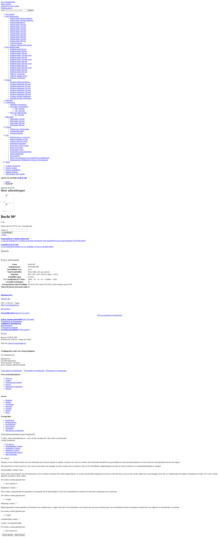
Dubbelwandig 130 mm (18, 53)
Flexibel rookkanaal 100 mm (20, 84)
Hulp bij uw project (22, 313)
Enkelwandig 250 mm (18, 39)
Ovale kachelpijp (16, 43)
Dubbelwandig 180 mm (18, 61)
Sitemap (8, 389)
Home (7, 162)
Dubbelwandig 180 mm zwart (21, 63)
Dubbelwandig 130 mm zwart (21, 55)
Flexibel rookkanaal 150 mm (20, 92)
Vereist (20, 470)
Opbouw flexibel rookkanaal (20, 96)
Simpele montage (11, 172)
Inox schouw (10, 426)
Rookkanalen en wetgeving (20, 137)
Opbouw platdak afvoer (18, 76)
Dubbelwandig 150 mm (18, 57)
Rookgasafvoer (10, 422)
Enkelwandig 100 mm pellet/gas (21, 20)
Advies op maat (11, 168)
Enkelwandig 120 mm (18, 29)
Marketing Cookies (12, 450)
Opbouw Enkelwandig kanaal (21, 45)
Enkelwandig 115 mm (18, 27)
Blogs (7, 413)
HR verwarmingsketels (18, 113)
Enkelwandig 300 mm (18, 41)
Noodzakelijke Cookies (13, 446)
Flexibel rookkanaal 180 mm (20, 94)
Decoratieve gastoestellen (19, 107)
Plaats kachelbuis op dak (19, 139)
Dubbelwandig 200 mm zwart (21, 68)
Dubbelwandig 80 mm (18, 49)
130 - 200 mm (20, 111)
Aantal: (3, 230)
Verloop (8, 127)
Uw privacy (9, 444)
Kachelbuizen (10, 424)
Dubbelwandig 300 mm (18, 72)
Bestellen (8, 400)
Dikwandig (9, 117)
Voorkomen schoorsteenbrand (20, 152)
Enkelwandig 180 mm (18, 35)
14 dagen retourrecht (12, 166)
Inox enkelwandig (11, 16)
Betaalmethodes (6, 325)
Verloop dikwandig (17, 131)
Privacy (8, 384)
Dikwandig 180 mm (17, 123)
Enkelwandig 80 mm (17, 22)
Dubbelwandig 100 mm (18, 51)
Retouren (8, 406)
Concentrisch (10, 102)
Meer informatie (11, 454)
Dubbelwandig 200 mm (18, 66)
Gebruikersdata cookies (13, 452)
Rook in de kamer (16, 148)
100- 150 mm (19, 109)
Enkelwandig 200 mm (18, 37)
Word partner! (25, 330)
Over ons (8, 378)
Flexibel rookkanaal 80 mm (20, 82)
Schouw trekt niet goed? (18, 141)
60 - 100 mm (19, 115)
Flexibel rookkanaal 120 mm (20, 88)
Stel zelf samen (28, 319)
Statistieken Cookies (12, 448)
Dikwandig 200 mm (17, 125)
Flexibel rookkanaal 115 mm (20, 86)
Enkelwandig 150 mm (18, 33)
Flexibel (8, 80)
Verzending (9, 404)
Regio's (8, 410)
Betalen (8, 402)
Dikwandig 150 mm (17, 121)
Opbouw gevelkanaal (17, 78)
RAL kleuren (15, 156)
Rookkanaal (9, 420)
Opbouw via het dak (17, 74)
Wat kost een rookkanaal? (14, 431)
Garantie (8, 408)
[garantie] (109, 315)
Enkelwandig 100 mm (18, 25)
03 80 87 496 (22, 178)
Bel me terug (5, 309)
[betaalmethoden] (11, 321)
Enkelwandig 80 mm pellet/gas (21, 18)
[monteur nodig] (9, 328)
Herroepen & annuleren (13, 387)
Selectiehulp (9, 14)
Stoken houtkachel (16, 154)
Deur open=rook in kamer (19, 145)
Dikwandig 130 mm (17, 119)
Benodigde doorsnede (18, 143)
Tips (7, 135)
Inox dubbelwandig (12, 47)
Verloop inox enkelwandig (19, 129)
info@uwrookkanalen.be (10, 305)
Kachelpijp (9, 428)
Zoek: (3, 10)
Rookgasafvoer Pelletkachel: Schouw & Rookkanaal (29, 160)
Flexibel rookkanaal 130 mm (20, 90)
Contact (8, 380)
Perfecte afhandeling (12, 170)
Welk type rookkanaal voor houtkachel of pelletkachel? (30, 158)
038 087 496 (5, 299)
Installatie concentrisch (18, 104)
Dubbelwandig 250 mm (18, 70)
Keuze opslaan (8, 535)
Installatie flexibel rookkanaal (20, 98)
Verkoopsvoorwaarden (13, 382)
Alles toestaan (19, 535)
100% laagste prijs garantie (15, 174)
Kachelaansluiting (16, 133)
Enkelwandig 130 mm (18, 31)
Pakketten (9, 100)
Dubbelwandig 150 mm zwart (21, 59)
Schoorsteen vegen (17, 150)
